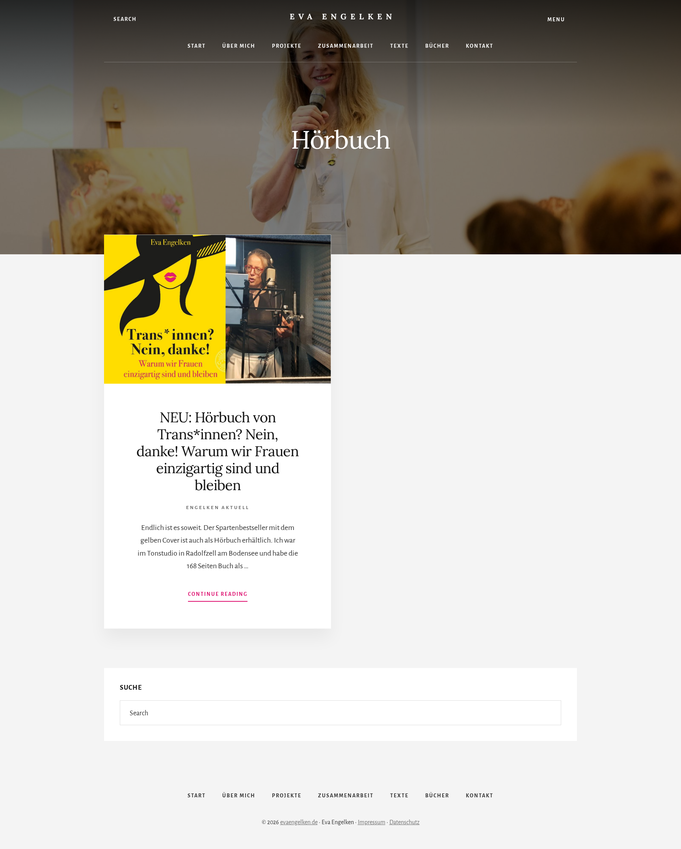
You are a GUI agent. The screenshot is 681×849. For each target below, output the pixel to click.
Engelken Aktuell (217, 507)
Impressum (371, 822)
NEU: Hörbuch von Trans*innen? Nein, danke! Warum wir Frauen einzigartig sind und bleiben (217, 451)
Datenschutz (404, 822)
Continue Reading (217, 596)
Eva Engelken (343, 16)
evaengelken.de (299, 822)
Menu (556, 19)
